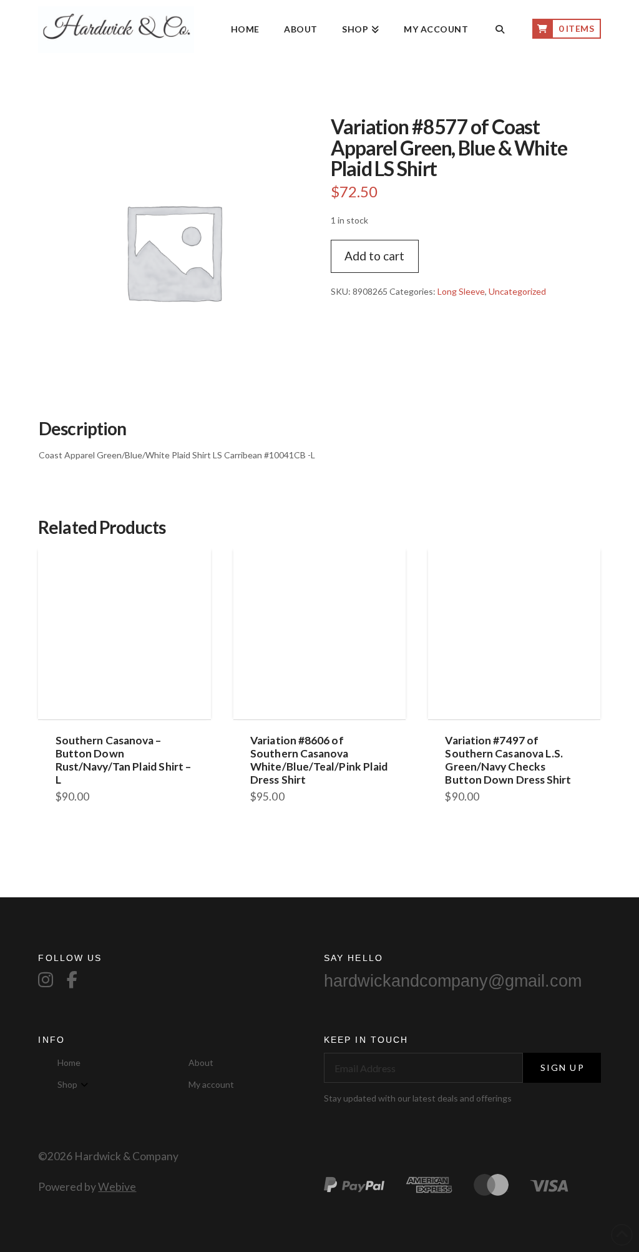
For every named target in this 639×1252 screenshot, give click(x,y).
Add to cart (374, 256)
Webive (117, 1186)
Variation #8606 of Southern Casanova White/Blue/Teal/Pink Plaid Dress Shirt (319, 760)
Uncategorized (517, 291)
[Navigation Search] (500, 30)
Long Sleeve (461, 291)
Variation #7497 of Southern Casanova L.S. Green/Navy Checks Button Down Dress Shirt (508, 760)
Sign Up (562, 1067)
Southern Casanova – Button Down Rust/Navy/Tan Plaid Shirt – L (123, 760)
